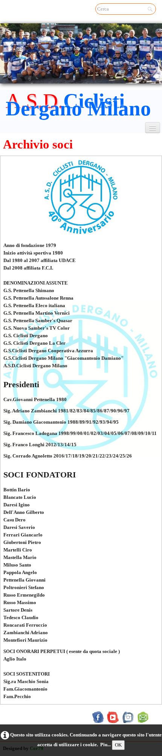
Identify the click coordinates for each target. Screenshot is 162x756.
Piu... (105, 744)
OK (118, 745)
